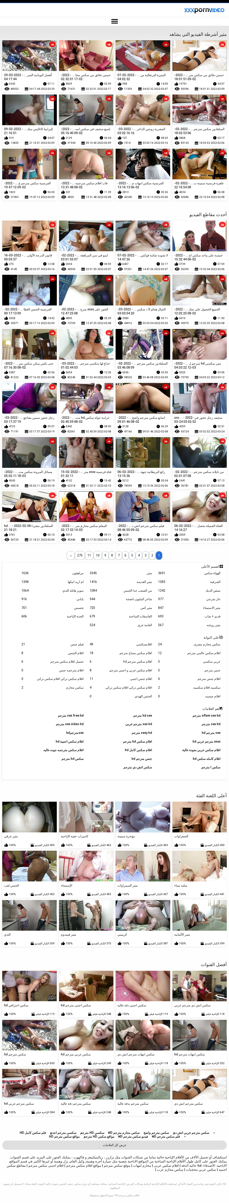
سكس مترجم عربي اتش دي (191, 1132)
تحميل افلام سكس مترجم (52, 661)
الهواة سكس (189, 573)
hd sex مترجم (142, 715)
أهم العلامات (211, 709)
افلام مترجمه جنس (52, 670)
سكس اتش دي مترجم (137, 767)
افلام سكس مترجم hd (121, 661)
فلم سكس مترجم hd (166, 1136)
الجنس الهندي (121, 696)
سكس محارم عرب (169, 1170)
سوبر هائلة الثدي (52, 590)
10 (98, 555)
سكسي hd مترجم (92, 1132)
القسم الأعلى (210, 567)
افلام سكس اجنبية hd (70, 741)
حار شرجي (189, 599)
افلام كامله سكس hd (207, 758)
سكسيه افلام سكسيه (189, 687)
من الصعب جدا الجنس (121, 590)
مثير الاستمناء (189, 608)
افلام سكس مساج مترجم (121, 653)
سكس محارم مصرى (189, 644)
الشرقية (189, 582)
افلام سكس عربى (166, 1166)
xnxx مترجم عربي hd (207, 741)
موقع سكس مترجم (116, 1166)
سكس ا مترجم (211, 767)
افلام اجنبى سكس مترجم (46, 1166)
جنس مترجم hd (141, 758)
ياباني (52, 599)
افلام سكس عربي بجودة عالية (201, 750)
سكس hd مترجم (72, 758)
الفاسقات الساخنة (121, 616)
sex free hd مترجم (71, 715)
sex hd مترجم (211, 724)
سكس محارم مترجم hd (124, 1132)
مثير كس (121, 608)
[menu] (114, 21)
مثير (121, 573)
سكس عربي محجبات (200, 1170)
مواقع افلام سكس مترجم (83, 1166)
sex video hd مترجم (70, 724)
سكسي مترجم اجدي (63, 1132)
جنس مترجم (189, 670)
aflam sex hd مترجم (207, 715)
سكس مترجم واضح (156, 1132)
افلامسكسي (121, 644)
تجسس (52, 608)
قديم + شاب (189, 616)
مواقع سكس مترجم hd (64, 1136)
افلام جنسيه (189, 696)
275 (80, 555)
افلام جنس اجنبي (121, 679)
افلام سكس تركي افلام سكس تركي (52, 679)
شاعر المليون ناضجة (121, 599)
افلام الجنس (52, 653)
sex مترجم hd (211, 733)
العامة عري (121, 625)
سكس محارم (52, 687)
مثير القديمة (121, 582)
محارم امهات (141, 1166)
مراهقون (52, 573)
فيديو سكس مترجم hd (133, 1136)
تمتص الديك (189, 590)
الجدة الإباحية (52, 616)
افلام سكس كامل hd (138, 750)
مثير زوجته (189, 625)
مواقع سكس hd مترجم (99, 1136)
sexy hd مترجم (142, 733)
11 (89, 555)
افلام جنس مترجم (189, 679)
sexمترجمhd (75, 733)
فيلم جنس (52, 644)
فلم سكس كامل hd (33, 1132)
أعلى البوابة (212, 638)
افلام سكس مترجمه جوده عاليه (63, 750)
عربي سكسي (189, 661)
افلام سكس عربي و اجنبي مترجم (121, 670)
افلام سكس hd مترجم (137, 741)
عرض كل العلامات (114, 1145)
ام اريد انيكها (52, 582)
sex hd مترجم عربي (138, 724)
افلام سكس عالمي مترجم (189, 653)
